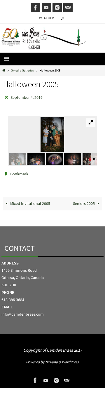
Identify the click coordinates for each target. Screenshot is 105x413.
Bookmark (19, 172)
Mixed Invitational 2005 (29, 201)
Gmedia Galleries (22, 70)
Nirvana (51, 359)
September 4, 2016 (26, 97)
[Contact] (68, 7)
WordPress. (70, 359)
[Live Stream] (46, 7)
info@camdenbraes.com (22, 311)
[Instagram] (57, 7)
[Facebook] (35, 7)
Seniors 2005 (84, 201)
